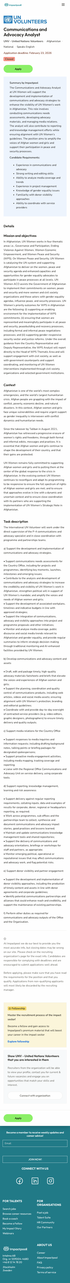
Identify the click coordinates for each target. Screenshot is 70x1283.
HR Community (45, 1222)
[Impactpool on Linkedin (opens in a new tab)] (35, 1184)
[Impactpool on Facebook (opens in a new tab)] (19, 1184)
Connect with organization (35, 1095)
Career (41, 1252)
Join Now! (35, 1159)
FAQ (39, 1262)
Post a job (42, 1212)
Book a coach (10, 1218)
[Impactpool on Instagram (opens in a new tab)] (50, 1184)
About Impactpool (47, 1257)
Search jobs (9, 1208)
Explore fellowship (18, 1041)
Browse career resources (17, 1213)
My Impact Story (12, 1228)
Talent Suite (44, 1217)
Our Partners (44, 1227)
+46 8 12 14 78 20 (12, 1262)
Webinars (8, 1233)
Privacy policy (45, 1267)
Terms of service (46, 1272)
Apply (18, 68)
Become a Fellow (12, 1223)
